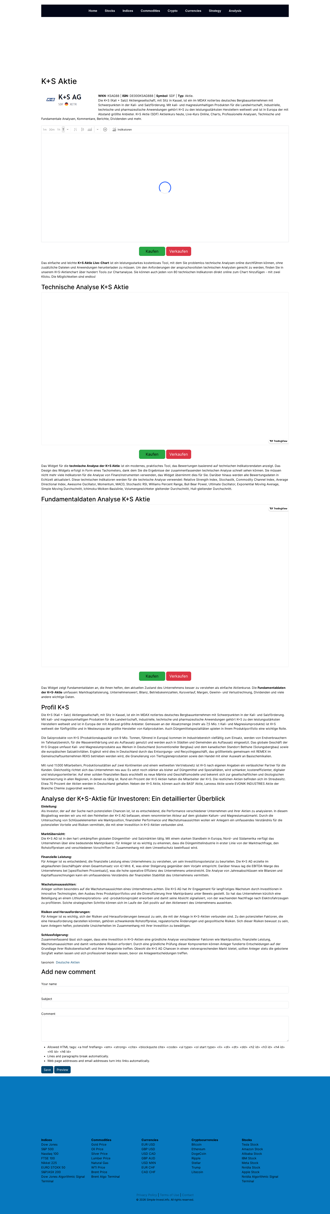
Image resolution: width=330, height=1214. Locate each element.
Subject (46, 999)
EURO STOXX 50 (53, 1167)
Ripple (196, 1158)
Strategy (215, 10)
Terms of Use (169, 1195)
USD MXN (149, 1163)
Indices (128, 10)
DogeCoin (199, 1154)
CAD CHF (148, 1172)
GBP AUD (148, 1158)
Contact (188, 1195)
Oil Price (97, 1149)
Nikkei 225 (49, 1163)
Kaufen (152, 251)
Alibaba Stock (252, 1154)
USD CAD (149, 1154)
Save (47, 1070)
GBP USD (148, 1149)
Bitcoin (196, 1144)
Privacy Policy (147, 1195)
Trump (196, 1167)
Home (93, 10)
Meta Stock (250, 1163)
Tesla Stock (250, 1144)
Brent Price (99, 1172)
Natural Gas (99, 1163)
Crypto (173, 10)
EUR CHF (148, 1167)
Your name (49, 984)
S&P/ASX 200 (51, 1172)
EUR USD (148, 1144)
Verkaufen (178, 251)
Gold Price (98, 1144)
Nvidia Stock (251, 1167)
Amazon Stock (252, 1149)
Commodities (150, 10)
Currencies (193, 10)
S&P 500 (47, 1149)
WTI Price (98, 1167)
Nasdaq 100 (49, 1154)
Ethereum (198, 1149)
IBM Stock (249, 1158)
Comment (48, 1014)
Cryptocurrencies (205, 1140)
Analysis (235, 10)
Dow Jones (49, 1144)
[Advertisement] (165, 47)
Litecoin (197, 1172)
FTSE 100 (48, 1158)
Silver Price (99, 1154)
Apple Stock (251, 1172)
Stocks (110, 10)
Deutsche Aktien (68, 962)
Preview (62, 1070)
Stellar (196, 1163)
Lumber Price (100, 1158)
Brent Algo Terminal (105, 1176)
